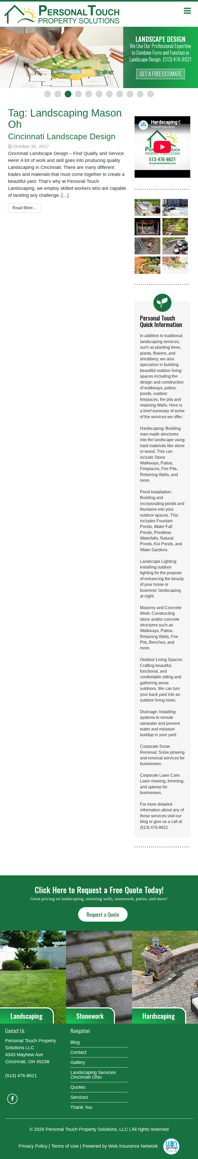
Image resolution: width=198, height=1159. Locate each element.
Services (79, 1097)
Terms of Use (65, 1146)
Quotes (77, 1087)
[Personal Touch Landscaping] (70, 14)
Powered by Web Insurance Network (120, 1146)
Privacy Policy (33, 1146)
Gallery (77, 1062)
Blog (75, 1042)
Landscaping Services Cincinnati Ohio (93, 1075)
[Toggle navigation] (187, 10)
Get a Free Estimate (160, 74)
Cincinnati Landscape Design (62, 136)
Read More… (24, 208)
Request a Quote (103, 914)
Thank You (81, 1107)
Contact (78, 1052)
